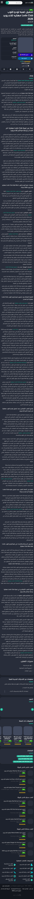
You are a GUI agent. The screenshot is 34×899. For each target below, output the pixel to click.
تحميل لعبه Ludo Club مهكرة (18, 382)
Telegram (11, 69)
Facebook (30, 69)
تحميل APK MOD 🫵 (24, 54)
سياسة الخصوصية (16, 889)
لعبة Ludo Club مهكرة (26, 653)
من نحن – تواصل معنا (27, 889)
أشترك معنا (24, 58)
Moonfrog (13, 40)
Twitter (23, 69)
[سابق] (32, 709)
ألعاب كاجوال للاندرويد (17, 9)
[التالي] (1, 709)
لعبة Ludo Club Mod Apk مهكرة (18, 362)
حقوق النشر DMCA (16, 891)
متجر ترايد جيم (6, 886)
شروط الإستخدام (5, 889)
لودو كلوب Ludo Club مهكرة (13, 191)
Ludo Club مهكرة (13, 234)
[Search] (7, 2)
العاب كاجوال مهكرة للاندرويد (24, 756)
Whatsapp (4, 69)
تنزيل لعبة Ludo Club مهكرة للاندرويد (23, 761)
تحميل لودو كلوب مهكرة (19, 102)
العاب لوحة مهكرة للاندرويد (25, 758)
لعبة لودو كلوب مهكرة (19, 150)
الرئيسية (26, 9)
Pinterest (17, 69)
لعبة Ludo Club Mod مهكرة (15, 581)
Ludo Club (15, 329)
